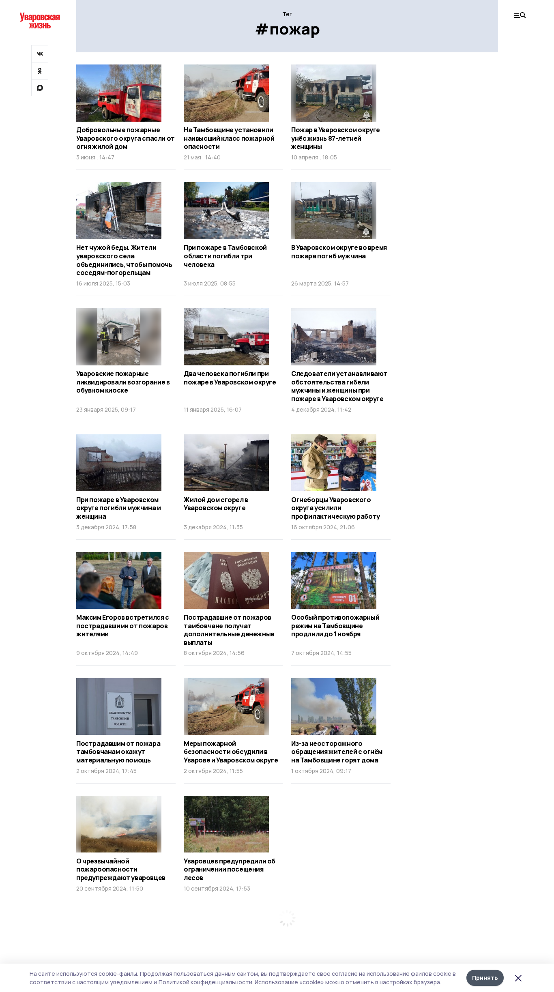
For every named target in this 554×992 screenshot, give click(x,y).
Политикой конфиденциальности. (206, 982)
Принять (485, 977)
